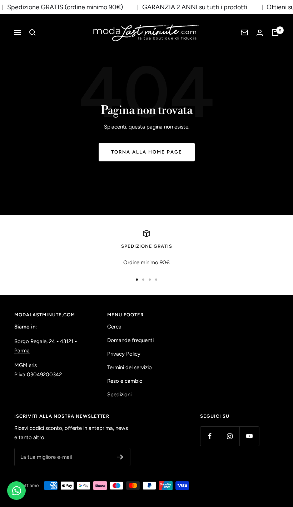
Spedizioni (119, 394)
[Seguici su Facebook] (210, 436)
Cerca (114, 326)
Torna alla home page (146, 152)
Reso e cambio (125, 381)
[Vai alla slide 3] (150, 279)
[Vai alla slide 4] (156, 279)
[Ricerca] (32, 32)
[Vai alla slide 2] (143, 279)
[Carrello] (275, 32)
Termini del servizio (129, 367)
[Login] (260, 33)
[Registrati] (120, 457)
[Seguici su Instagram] (229, 436)
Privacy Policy (123, 354)
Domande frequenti (130, 340)
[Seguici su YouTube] (249, 436)
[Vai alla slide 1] (137, 279)
